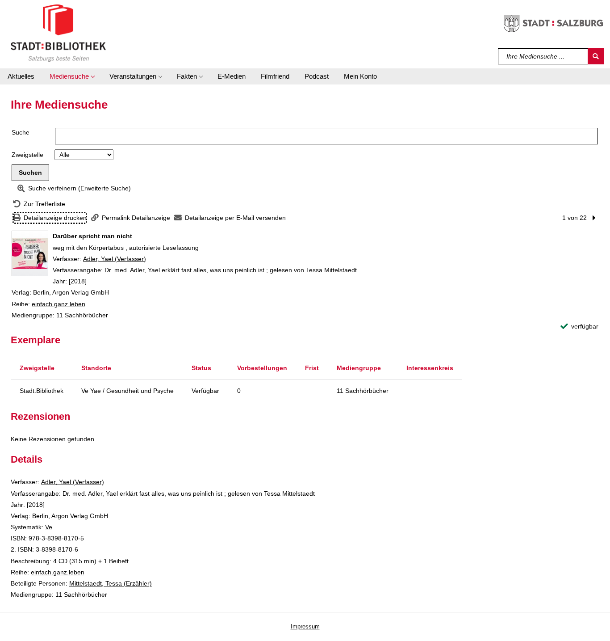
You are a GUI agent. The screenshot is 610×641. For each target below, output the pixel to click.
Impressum (305, 626)
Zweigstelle (27, 154)
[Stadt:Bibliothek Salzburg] (58, 32)
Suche (20, 132)
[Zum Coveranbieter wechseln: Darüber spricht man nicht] (30, 253)
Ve (48, 527)
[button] (71, 76)
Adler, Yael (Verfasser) (114, 258)
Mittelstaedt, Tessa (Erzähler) (110, 583)
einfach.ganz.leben (58, 304)
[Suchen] (596, 56)
